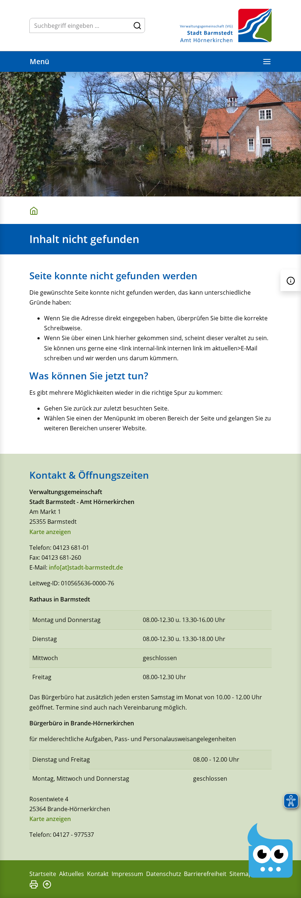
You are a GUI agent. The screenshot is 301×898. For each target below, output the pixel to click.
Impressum (127, 874)
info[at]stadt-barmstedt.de (86, 567)
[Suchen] (137, 25)
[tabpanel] (150, 134)
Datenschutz (163, 874)
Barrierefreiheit (205, 874)
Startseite (42, 874)
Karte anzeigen (50, 532)
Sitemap (240, 874)
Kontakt (98, 874)
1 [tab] (33, 178)
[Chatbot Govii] (270, 850)
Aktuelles (71, 874)
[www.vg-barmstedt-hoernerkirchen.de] (35, 210)
